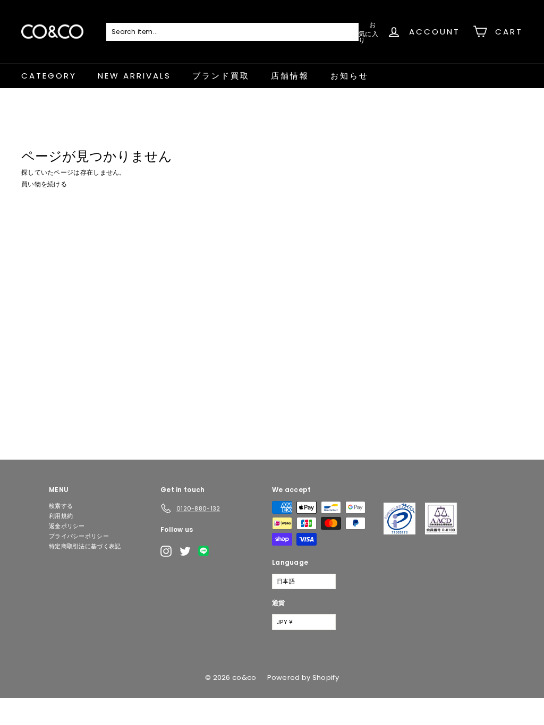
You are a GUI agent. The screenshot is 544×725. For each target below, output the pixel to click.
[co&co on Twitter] (185, 551)
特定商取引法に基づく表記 (85, 546)
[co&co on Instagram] (166, 551)
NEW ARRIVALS (134, 75)
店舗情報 (290, 75)
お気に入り (368, 32)
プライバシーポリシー (79, 536)
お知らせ (349, 75)
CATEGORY (48, 75)
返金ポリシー (67, 526)
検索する (61, 506)
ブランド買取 (221, 75)
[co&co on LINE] (206, 551)
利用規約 (61, 516)
